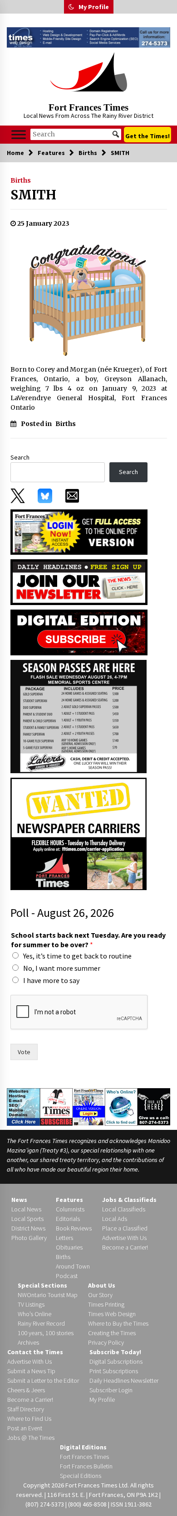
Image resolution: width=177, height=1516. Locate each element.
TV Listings (31, 1304)
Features (69, 1200)
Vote (24, 1052)
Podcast (67, 1276)
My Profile (94, 7)
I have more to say (51, 980)
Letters (64, 1238)
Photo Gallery (29, 1238)
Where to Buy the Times (118, 1323)
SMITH (33, 195)
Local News (26, 1209)
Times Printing (106, 1304)
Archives (28, 1342)
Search (20, 457)
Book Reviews (74, 1228)
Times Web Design (112, 1314)
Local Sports (27, 1219)
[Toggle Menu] (18, 134)
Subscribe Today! (115, 1352)
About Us (101, 1285)
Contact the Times (35, 1352)
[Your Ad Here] (154, 1106)
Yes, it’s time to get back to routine (77, 955)
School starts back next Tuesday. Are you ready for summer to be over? (88, 939)
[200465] (78, 716)
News (19, 1200)
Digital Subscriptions (116, 1361)
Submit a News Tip (31, 1371)
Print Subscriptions (113, 1371)
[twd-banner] (88, 37)
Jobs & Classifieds (129, 1200)
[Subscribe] (56, 1107)
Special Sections (42, 1285)
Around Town (73, 1266)
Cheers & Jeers (26, 1390)
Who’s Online (34, 1314)
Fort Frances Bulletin (86, 1466)
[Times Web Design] (23, 1106)
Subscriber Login (111, 1390)
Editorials (68, 1219)
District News (28, 1228)
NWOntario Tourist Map (48, 1295)
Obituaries (69, 1247)
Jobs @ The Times (30, 1438)
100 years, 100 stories (46, 1333)
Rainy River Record (41, 1323)
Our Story (100, 1295)
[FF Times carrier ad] (78, 833)
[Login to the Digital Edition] (89, 1106)
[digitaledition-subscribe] (79, 632)
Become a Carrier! (125, 1247)
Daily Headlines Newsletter (123, 1380)
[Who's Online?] (121, 1106)
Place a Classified (125, 1228)
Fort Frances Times (88, 107)
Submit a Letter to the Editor (43, 1380)
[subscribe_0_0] (79, 531)
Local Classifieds (123, 1209)
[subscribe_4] (79, 581)
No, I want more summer (61, 968)
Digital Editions (83, 1447)
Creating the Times (112, 1333)
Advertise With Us (124, 1238)
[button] (71, 7)
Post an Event (24, 1428)
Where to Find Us (29, 1418)
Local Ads (114, 1219)
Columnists (70, 1209)
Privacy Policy (106, 1342)
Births (20, 180)
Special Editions (80, 1476)
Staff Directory (25, 1409)
